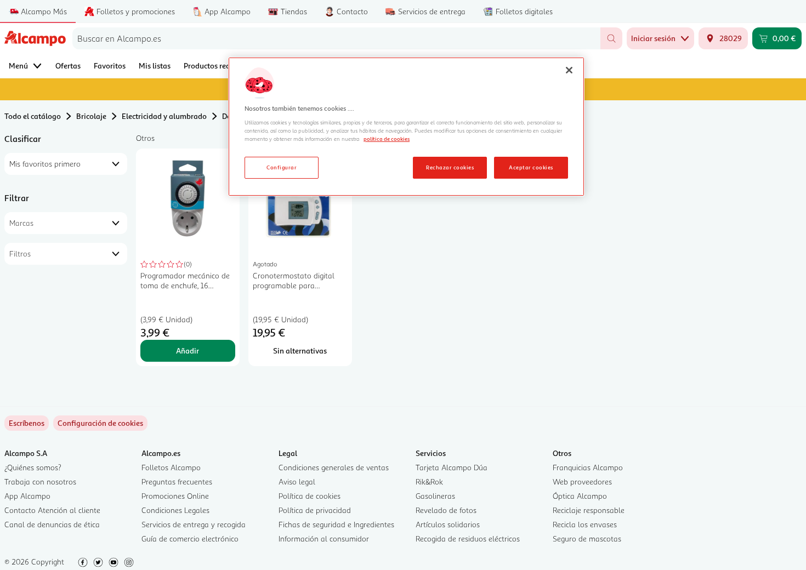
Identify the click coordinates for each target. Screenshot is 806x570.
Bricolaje (91, 116)
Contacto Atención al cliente (52, 510)
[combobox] (336, 38)
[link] (100, 423)
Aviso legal (297, 481)
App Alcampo (27, 495)
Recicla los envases (585, 524)
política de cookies (387, 138)
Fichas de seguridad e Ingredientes (336, 524)
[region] (406, 126)
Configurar (281, 167)
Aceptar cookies (531, 167)
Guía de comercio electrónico (190, 538)
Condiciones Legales (175, 510)
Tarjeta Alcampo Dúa (451, 467)
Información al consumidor (324, 538)
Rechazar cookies (450, 167)
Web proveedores (582, 481)
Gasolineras (435, 495)
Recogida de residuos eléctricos (468, 538)
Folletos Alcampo (171, 467)
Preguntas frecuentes (176, 481)
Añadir (187, 350)
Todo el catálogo (32, 116)
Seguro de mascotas (587, 538)
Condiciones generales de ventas (334, 467)
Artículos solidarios (448, 524)
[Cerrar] (569, 70)
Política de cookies (309, 495)
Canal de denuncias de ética (52, 524)
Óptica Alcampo (580, 495)
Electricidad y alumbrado (164, 116)
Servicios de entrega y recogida (193, 524)
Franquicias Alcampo (588, 467)
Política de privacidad (315, 510)
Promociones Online (175, 495)
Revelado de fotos (446, 510)
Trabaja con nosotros (40, 481)
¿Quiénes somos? (32, 467)
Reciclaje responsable (589, 510)
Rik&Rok (429, 481)
